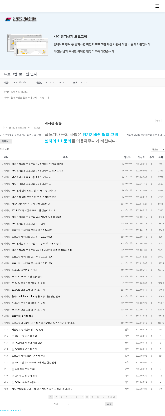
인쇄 (158, 120)
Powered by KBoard (10, 410)
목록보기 (6, 141)
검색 (109, 403)
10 (98, 396)
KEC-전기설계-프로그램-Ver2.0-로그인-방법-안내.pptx (29, 127)
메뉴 (157, 6)
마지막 (111, 396)
